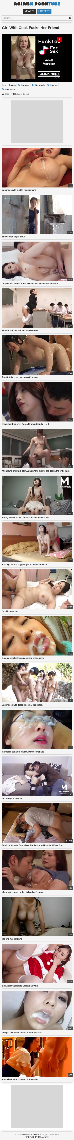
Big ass (24, 85)
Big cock (39, 85)
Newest (29, 11)
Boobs (53, 85)
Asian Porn (37, 4)
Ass (13, 85)
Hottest (44, 11)
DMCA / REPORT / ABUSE (37, 1137)
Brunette (9, 89)
